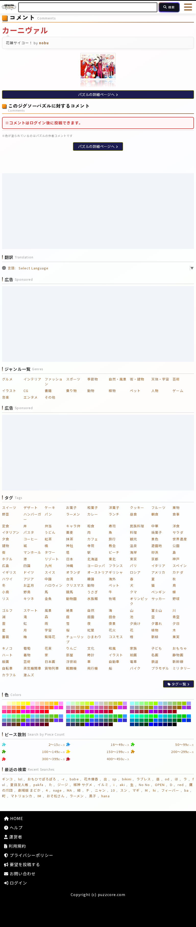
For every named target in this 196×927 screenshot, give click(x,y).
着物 (27, 654)
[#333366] (73, 724)
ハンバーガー (32, 517)
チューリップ (75, 639)
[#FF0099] (32, 711)
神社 (69, 545)
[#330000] (110, 724)
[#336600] (115, 720)
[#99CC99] (170, 703)
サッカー (158, 598)
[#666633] (47, 720)
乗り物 (71, 390)
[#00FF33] (151, 716)
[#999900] (151, 707)
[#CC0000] (110, 711)
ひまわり (94, 636)
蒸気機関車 (32, 668)
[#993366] (137, 711)
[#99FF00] (156, 703)
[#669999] (9, 720)
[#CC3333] (78, 711)
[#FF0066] (37, 711)
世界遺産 (180, 539)
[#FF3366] (9, 711)
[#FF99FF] (61, 703)
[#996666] (170, 707)
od (167, 779)
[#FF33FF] (56, 707)
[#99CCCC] (165, 703)
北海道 (92, 559)
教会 (112, 545)
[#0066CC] (160, 720)
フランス (116, 565)
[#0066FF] (156, 720)
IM (39, 795)
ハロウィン (54, 585)
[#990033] (170, 711)
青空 (176, 616)
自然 (90, 610)
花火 (112, 630)
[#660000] (47, 724)
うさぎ (92, 592)
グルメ (7, 379)
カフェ (92, 539)
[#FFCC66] (47, 703)
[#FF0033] (42, 711)
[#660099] (32, 724)
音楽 (5, 397)
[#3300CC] (92, 724)
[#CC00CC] (92, 711)
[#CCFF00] (92, 703)
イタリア (158, 565)
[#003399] (132, 724)
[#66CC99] (42, 716)
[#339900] (87, 720)
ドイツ (28, 572)
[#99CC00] (184, 703)
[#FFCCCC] (37, 703)
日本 (69, 559)
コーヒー (30, 539)
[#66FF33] (23, 716)
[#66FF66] (18, 716)
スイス (50, 572)
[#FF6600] (51, 707)
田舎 (112, 616)
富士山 (156, 610)
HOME (16, 818)
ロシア (135, 572)
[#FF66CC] (32, 707)
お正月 (28, 585)
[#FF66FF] (28, 707)
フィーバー (170, 790)
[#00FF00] (156, 716)
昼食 (133, 514)
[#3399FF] (125, 716)
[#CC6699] (101, 707)
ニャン (100, 790)
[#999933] (146, 707)
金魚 (48, 598)
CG (25, 390)
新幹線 (178, 661)
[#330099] (96, 724)
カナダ (178, 572)
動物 (90, 390)
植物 (112, 390)
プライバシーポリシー (30, 855)
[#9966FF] (156, 707)
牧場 (112, 598)
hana (105, 795)
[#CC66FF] (92, 707)
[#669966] (13, 720)
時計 (90, 654)
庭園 (90, 616)
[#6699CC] (4, 720)
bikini (126, 779)
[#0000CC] (156, 724)
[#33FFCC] (73, 716)
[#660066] (37, 724)
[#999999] (137, 707)
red (181, 784)
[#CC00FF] (87, 711)
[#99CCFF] (160, 703)
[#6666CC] (32, 720)
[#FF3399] (4, 711)
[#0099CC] (132, 720)
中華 (154, 526)
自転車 (7, 668)
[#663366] (9, 724)
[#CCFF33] (87, 703)
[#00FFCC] (137, 716)
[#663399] (4, 724)
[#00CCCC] (165, 716)
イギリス (9, 572)
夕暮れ (156, 623)
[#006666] (170, 720)
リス (5, 598)
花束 (48, 648)
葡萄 (27, 648)
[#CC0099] (96, 711)
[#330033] (106, 724)
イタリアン (10, 532)
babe (74, 779)
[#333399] (68, 724)
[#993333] (141, 711)
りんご (71, 648)
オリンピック (139, 601)
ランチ (114, 514)
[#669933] (18, 720)
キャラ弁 (73, 526)
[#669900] (23, 720)
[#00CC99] (170, 716)
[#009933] (146, 720)
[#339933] (82, 720)
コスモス (116, 636)
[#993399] (132, 711)
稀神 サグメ (83, 784)
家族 (133, 648)
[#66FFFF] (4, 716)
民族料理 (137, 526)
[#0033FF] (184, 720)
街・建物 (137, 379)
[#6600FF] (23, 724)
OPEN (160, 784)
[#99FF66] (146, 703)
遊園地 (156, 545)
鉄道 (154, 661)
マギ (136, 790)
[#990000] (175, 711)
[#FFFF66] (18, 703)
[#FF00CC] (28, 711)
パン (48, 514)
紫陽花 (50, 636)
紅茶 (48, 539)
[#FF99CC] (4, 707)
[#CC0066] (101, 711)
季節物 (92, 379)
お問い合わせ (22, 873)
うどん (50, 532)
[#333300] (82, 724)
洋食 (176, 526)
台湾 (69, 578)
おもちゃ (180, 648)
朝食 (154, 514)
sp (114, 779)
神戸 (176, 559)
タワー (50, 552)
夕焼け (135, 623)
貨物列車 (52, 668)
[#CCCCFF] (96, 703)
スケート (30, 610)
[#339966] (78, 720)
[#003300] (146, 724)
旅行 (112, 539)
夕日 (176, 623)
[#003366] (137, 724)
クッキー (137, 507)
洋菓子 (114, 507)
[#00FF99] (141, 716)
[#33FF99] (78, 716)
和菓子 (92, 507)
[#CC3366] (73, 711)
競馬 (69, 592)
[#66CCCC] (37, 716)
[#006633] (175, 720)
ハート (7, 654)
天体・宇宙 (160, 379)
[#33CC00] (120, 716)
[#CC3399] (68, 711)
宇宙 (48, 630)
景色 (154, 539)
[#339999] (73, 720)
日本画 (50, 661)
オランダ (73, 572)
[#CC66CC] (96, 707)
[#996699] (165, 707)
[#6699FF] (61, 716)
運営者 (15, 837)
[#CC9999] (73, 707)
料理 (133, 532)
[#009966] (141, 720)
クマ (133, 592)
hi (154, 790)
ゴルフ (7, 610)
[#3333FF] (120, 720)
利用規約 (16, 846)
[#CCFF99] (78, 703)
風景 (48, 610)
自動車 (114, 661)
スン (123, 790)
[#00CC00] (184, 716)
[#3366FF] (92, 720)
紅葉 (90, 630)
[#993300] (146, 711)
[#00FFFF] (132, 716)
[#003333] (141, 724)
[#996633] (175, 707)
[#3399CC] (68, 720)
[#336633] (110, 720)
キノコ (7, 648)
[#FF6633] (47, 707)
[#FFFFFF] (4, 703)
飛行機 (92, 668)
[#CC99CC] (68, 707)
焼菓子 (156, 532)
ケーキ (50, 507)
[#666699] (37, 720)
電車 (133, 661)
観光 (133, 539)
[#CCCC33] (115, 703)
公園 (176, 545)
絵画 (133, 654)
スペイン (180, 565)
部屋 (69, 654)
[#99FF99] (141, 703)
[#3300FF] (87, 724)
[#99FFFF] (132, 703)
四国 (27, 565)
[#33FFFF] (68, 716)
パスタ (28, 532)
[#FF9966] (13, 707)
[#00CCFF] (160, 716)
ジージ (62, 784)
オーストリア (97, 572)
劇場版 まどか (29, 790)
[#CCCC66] (110, 703)
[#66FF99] (13, 716)
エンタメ (30, 397)
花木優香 (91, 779)
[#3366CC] (96, 720)
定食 (5, 526)
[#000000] (175, 724)
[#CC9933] (82, 707)
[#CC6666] (106, 707)
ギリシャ (116, 572)
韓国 (90, 578)
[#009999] (137, 720)
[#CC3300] (82, 711)
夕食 (5, 539)
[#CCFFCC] (73, 703)
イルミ (102, 784)
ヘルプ (15, 827)
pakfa (38, 784)
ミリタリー (181, 668)
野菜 (5, 514)
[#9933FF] (184, 707)
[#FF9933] (18, 707)
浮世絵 (71, 661)
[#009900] (151, 720)
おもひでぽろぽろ (42, 779)
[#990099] (160, 711)
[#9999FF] (189, 703)
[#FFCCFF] (32, 703)
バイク (135, 668)
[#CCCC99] (106, 703)
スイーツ (9, 507)
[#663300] (18, 724)
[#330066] (101, 724)
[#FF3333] (13, 711)
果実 (176, 636)
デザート (30, 507)
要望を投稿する (24, 864)
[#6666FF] (28, 720)
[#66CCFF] (32, 716)
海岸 (133, 552)
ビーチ (114, 552)
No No (144, 784)
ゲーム (178, 390)
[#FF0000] (47, 711)
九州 (48, 565)
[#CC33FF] (120, 707)
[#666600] (51, 720)
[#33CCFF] (96, 716)
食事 (176, 514)
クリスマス (75, 585)
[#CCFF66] (82, 703)
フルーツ (158, 507)
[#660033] (42, 724)
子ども (156, 648)
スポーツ (73, 379)
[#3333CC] (125, 720)
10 (113, 790)
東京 (133, 559)
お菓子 (71, 507)
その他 (50, 397)
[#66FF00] (28, 716)
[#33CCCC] (101, 716)
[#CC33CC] (125, 707)
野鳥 (27, 592)
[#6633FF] (56, 720)
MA (69, 790)
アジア (28, 578)
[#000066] (165, 724)
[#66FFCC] (9, 716)
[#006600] (179, 720)
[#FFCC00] (56, 703)
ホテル (7, 559)
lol (20, 779)
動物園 (71, 598)
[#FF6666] (42, 707)
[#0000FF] (151, 724)
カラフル (9, 674)
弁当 (48, 526)
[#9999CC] (132, 707)
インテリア (32, 379)
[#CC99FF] (125, 703)
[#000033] (170, 724)
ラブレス (144, 779)
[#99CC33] (179, 703)
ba (186, 790)
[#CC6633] (110, 707)
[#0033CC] (189, 720)
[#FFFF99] (13, 703)
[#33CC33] (115, 716)
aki (122, 784)
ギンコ (7, 779)
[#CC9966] (78, 707)
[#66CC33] (51, 716)
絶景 (69, 610)
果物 (176, 507)
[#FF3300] (18, 711)
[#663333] (13, 724)
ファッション (54, 382)
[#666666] (42, 720)
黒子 (92, 795)
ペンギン (158, 592)
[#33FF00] (92, 716)
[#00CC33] (179, 716)
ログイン (17, 883)
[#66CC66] (47, 716)
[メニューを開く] (188, 7)
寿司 (112, 526)
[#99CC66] (175, 703)
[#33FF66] (82, 716)
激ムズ (28, 674)
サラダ (178, 532)
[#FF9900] (23, 707)
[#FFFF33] (23, 703)
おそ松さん (56, 795)
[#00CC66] (175, 716)
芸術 (176, 379)
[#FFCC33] (51, 703)
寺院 (90, 545)
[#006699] (165, 720)
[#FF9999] (9, 707)
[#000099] (160, 724)
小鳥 (5, 592)
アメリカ (158, 572)
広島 (5, 565)
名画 (154, 654)
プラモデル (160, 668)
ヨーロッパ (96, 565)
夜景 (112, 623)
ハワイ (7, 578)
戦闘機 (71, 668)
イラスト (9, 390)
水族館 (92, 598)
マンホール (32, 552)
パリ (133, 565)
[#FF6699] (37, 707)
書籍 (48, 390)
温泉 (133, 545)
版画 (5, 661)
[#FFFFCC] (9, 703)
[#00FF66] (146, 716)
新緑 (154, 636)
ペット (135, 390)
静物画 (178, 654)
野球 (176, 598)
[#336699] (101, 720)
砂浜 (154, 552)
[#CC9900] (87, 707)
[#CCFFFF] (68, 703)
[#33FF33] (87, 716)
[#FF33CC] (61, 707)
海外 (112, 578)
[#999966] (141, 707)
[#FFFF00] (28, 703)
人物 (154, 390)
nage (57, 790)
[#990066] (165, 711)
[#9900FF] (151, 711)
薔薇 (5, 636)
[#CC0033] (106, 711)
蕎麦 (69, 532)
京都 (154, 559)
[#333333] (78, 724)
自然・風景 (118, 379)
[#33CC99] (106, 716)
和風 (112, 648)
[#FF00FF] (23, 711)
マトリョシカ (21, 795)
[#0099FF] (189, 716)
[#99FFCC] (137, 703)
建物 (5, 545)
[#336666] (106, 720)
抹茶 (69, 539)
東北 (112, 559)
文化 (90, 648)
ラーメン (73, 514)
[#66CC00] (56, 716)
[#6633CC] (61, 720)
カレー (92, 514)
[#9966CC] (160, 707)
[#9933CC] (189, 707)
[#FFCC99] (42, 703)
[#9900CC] (156, 711)
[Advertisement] (98, 211)
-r (63, 779)
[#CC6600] (115, 707)
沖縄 (69, 565)
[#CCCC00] (120, 703)
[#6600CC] (28, 724)
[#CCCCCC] (101, 703)
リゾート (52, 559)
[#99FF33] (151, 703)
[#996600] (179, 707)
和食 (90, 526)
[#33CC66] (110, 716)
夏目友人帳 (19, 784)
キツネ (28, 598)
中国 (48, 578)
